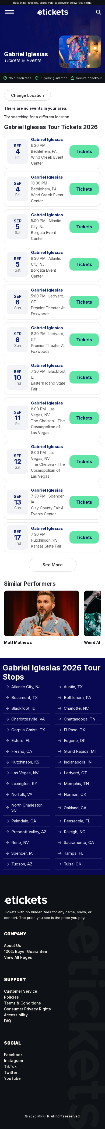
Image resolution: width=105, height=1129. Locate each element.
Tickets (84, 151)
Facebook (13, 1054)
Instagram (13, 1060)
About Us (12, 945)
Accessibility (16, 1015)
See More (53, 564)
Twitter (10, 1072)
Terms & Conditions (22, 1003)
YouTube (12, 1078)
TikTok (10, 1066)
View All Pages (18, 957)
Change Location (27, 95)
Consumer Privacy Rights (27, 1009)
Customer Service (20, 991)
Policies (11, 997)
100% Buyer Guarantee (25, 951)
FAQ (7, 1020)
